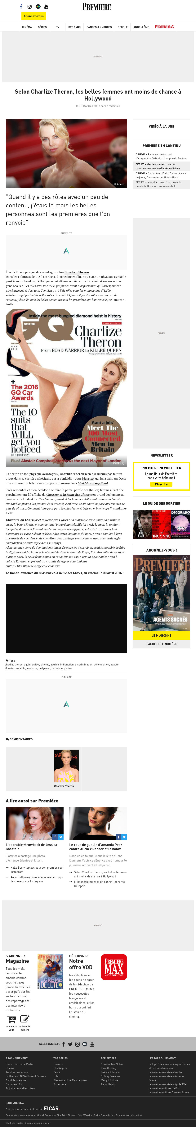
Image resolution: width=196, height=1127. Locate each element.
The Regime (60, 1068)
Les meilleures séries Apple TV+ (167, 1084)
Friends (58, 1064)
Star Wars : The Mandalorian (70, 1080)
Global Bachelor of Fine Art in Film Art (56, 1115)
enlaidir (20, 668)
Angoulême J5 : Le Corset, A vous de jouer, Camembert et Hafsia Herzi (161, 175)
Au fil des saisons (16, 1080)
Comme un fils (14, 1084)
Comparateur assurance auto (20, 1115)
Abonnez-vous (34, 16)
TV (57, 27)
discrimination (83, 664)
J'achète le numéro (161, 644)
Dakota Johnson (110, 1072)
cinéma (45, 664)
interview (33, 664)
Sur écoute (59, 1084)
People (122, 27)
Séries (42, 27)
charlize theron (14, 664)
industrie (57, 668)
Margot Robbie (109, 1080)
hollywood (44, 668)
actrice (55, 664)
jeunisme (31, 668)
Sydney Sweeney (110, 1076)
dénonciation (101, 664)
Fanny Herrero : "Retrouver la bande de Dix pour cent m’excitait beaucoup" (158, 184)
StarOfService (85, 1115)
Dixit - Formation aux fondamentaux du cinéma (118, 1115)
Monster (88, 478)
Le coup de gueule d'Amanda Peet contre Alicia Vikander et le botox (95, 847)
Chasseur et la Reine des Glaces (68, 494)
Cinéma (27, 27)
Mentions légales (14, 1122)
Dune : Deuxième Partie (19, 1064)
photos (68, 668)
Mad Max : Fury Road (93, 483)
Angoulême (141, 27)
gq (25, 664)
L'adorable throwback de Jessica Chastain (31, 847)
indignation (67, 664)
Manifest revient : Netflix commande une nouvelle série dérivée (158, 166)
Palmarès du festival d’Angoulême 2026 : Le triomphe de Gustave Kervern (161, 157)
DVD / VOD (74, 27)
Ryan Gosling (108, 1068)
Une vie (10, 1068)
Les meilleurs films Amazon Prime (169, 1092)
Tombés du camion (17, 1072)
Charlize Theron (77, 272)
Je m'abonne (161, 635)
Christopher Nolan (112, 1064)
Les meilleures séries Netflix (165, 1072)
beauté (114, 664)
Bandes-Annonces (99, 27)
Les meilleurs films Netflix (164, 1088)
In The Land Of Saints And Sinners (26, 1076)
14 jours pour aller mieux (20, 1088)
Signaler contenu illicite (37, 1122)
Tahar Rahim (108, 1084)
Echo (56, 1076)
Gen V (56, 1072)
